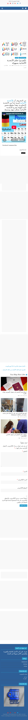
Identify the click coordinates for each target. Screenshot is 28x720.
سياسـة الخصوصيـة (23, 674)
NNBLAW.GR (24, 662)
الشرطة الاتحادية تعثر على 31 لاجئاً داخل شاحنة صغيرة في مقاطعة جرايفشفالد (15, 414)
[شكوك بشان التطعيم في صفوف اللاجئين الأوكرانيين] (14, 420)
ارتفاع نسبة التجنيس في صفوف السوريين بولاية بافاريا (15, 392)
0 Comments (15, 65)
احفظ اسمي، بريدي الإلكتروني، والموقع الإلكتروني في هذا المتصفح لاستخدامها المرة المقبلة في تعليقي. (14, 500)
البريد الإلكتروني (22, 480)
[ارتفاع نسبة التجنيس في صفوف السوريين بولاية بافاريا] (14, 378)
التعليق (24, 451)
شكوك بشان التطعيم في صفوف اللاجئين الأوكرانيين (16, 435)
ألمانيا (17, 57)
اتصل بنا (25, 678)
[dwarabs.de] (25, 8)
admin (10, 65)
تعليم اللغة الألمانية (22, 57)
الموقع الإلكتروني (22, 488)
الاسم (25, 471)
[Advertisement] (14, 26)
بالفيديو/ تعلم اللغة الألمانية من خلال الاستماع (13, 370)
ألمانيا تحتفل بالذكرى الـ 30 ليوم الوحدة (16, 366)
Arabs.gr (25, 664)
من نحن (25, 676)
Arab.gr (25, 666)
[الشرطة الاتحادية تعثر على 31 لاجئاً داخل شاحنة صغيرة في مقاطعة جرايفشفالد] (14, 399)
